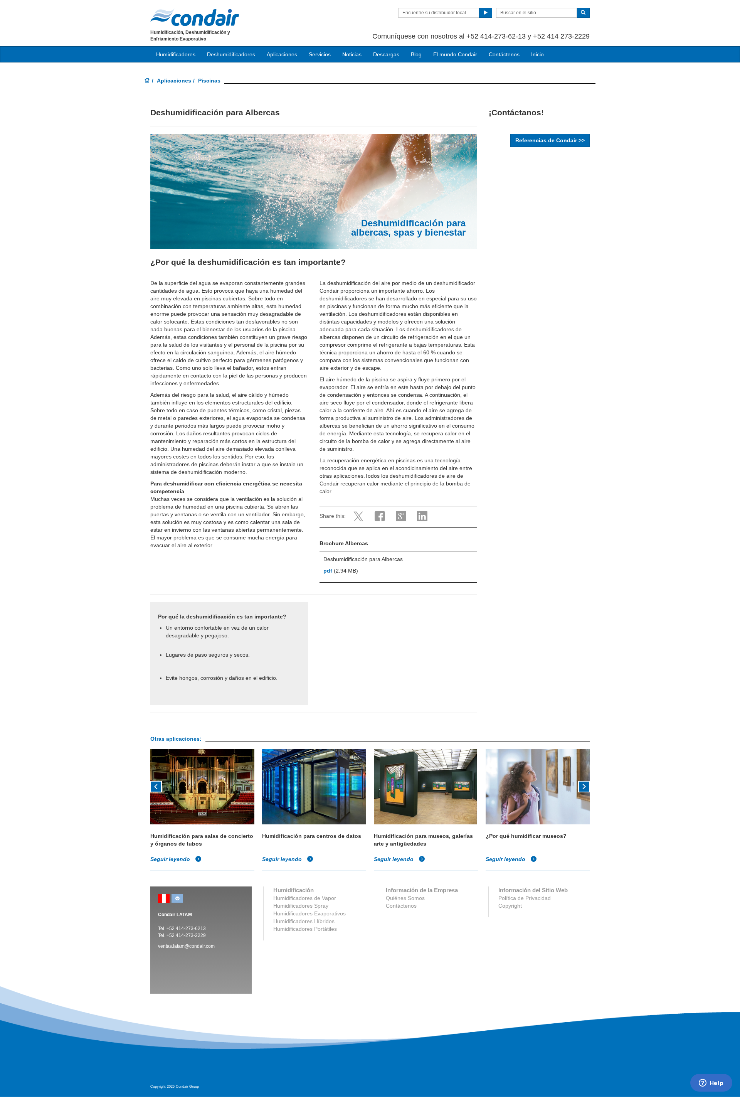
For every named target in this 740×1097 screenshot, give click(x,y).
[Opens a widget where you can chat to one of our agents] (711, 1083)
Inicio (537, 54)
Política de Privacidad (524, 898)
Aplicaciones (174, 81)
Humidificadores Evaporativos (309, 913)
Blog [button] (416, 54)
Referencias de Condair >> (550, 140)
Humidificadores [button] (175, 54)
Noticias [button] (352, 54)
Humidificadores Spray (300, 906)
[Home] (147, 81)
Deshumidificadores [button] (231, 54)
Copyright (510, 906)
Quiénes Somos (405, 898)
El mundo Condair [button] (455, 54)
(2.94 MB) (340, 571)
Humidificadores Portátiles (305, 929)
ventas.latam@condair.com (186, 946)
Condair (194, 17)
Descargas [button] (386, 54)
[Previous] (156, 786)
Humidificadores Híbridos (304, 921)
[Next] (584, 786)
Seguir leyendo (171, 859)
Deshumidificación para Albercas (363, 559)
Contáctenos (504, 54)
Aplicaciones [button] (282, 54)
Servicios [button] (320, 54)
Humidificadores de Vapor (304, 898)
